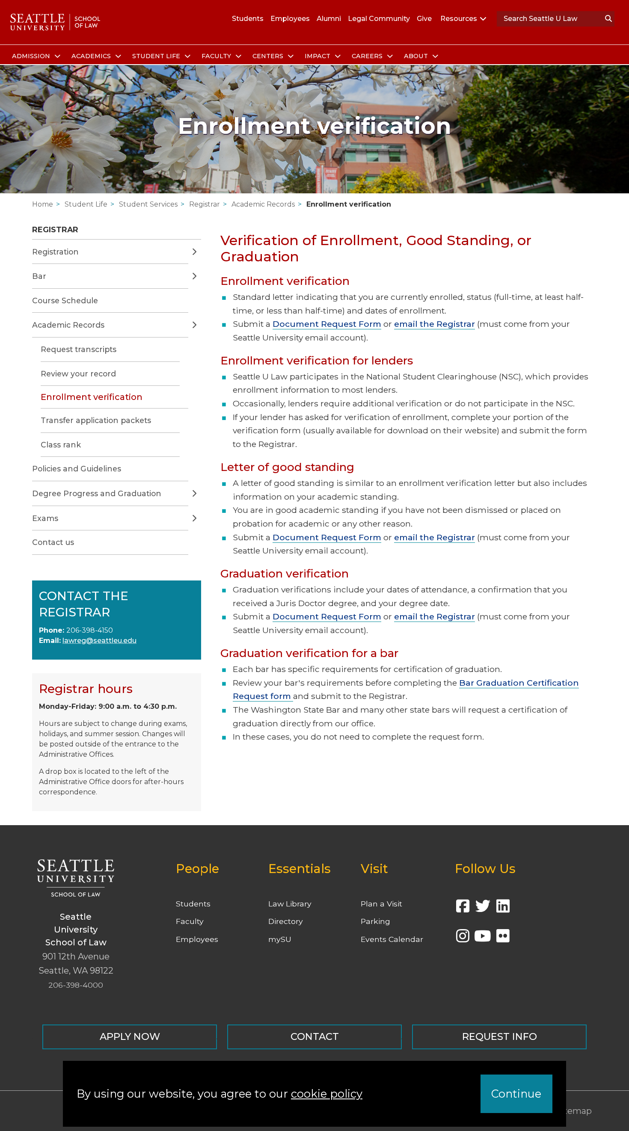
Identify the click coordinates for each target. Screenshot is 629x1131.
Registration (55, 251)
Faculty (190, 921)
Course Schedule (65, 300)
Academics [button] (92, 56)
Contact (315, 1036)
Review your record (78, 373)
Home (42, 204)
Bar (39, 276)
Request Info (499, 1036)
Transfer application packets (96, 420)
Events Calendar (392, 939)
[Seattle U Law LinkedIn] (502, 908)
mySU (279, 939)
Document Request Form (327, 324)
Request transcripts (78, 349)
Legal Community (379, 19)
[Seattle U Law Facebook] (462, 908)
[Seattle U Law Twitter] (482, 908)
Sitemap (573, 1111)
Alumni (329, 19)
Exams (45, 518)
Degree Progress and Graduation (96, 493)
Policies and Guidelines (76, 468)
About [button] (417, 56)
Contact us (53, 542)
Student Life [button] (157, 56)
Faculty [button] (217, 56)
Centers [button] (268, 56)
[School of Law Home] (55, 22)
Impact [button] (318, 56)
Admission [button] (32, 56)
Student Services (148, 204)
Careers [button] (368, 56)
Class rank (61, 444)
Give (424, 19)
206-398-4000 (75, 984)
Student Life (86, 204)
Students (248, 19)
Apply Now (130, 1036)
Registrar (204, 204)
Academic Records (263, 204)
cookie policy (326, 1093)
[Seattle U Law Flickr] (502, 938)
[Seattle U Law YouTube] (482, 938)
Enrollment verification (348, 204)
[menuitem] (35, 56)
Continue (516, 1093)
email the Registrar (434, 324)
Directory (285, 921)
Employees (290, 19)
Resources (458, 19)
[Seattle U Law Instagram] (462, 938)
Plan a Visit (381, 903)
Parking (375, 921)
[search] (608, 18)
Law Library (290, 903)
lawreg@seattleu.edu (99, 641)
